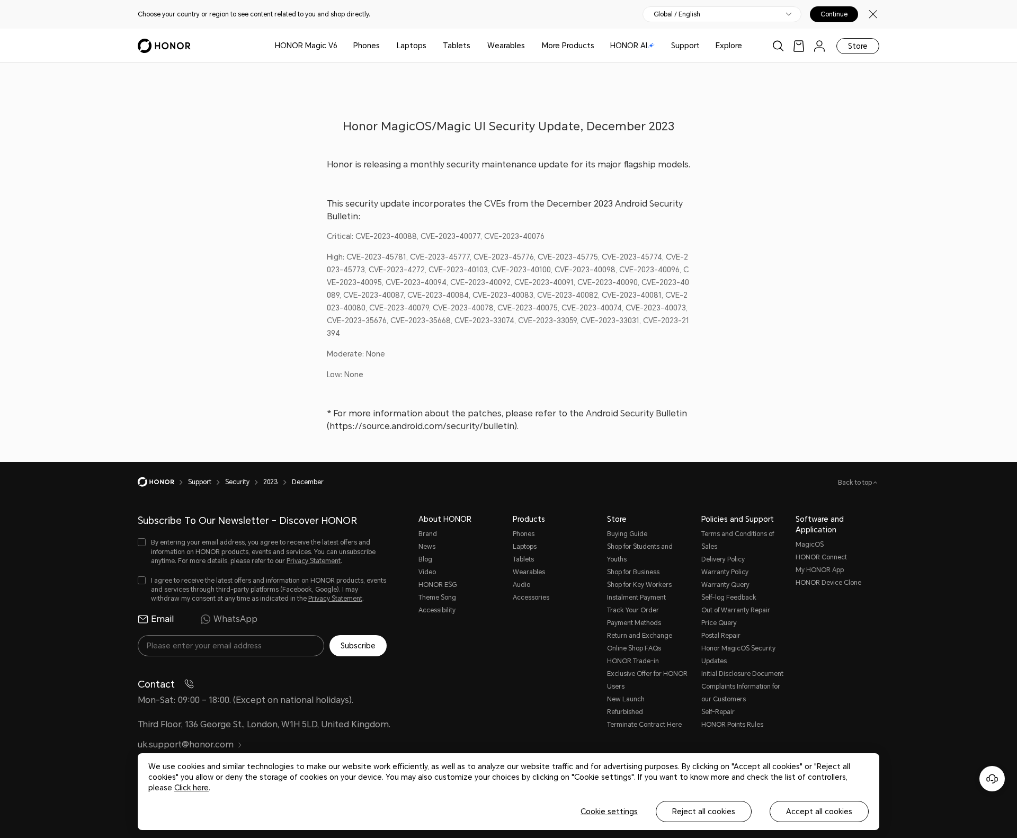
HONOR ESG (437, 585)
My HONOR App (820, 570)
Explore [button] (729, 45)
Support (685, 45)
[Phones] (384, 46)
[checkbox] (262, 551)
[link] (798, 46)
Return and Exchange (639, 635)
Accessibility (437, 610)
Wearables (506, 45)
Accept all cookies (819, 811)
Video (427, 572)
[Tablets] (474, 46)
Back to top (855, 482)
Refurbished (625, 712)
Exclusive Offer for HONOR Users (647, 680)
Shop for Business (633, 572)
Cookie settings (609, 811)
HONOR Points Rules (732, 724)
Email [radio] (162, 619)
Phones (366, 45)
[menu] (819, 46)
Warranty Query (725, 585)
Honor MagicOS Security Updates (738, 655)
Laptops (411, 45)
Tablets (456, 45)
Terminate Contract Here (644, 724)
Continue (834, 14)
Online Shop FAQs (634, 648)
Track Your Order (633, 610)
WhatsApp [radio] (235, 619)
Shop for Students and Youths (640, 553)
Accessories (531, 597)
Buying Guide (627, 534)
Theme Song (437, 597)
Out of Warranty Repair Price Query (735, 617)
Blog (425, 559)
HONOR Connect (821, 557)
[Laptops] (430, 46)
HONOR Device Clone (828, 582)
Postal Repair (721, 635)
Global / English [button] (677, 14)
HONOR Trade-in (633, 661)
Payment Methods (634, 623)
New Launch (626, 699)
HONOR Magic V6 (306, 45)
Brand (427, 534)
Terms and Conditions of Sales (737, 540)
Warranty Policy (724, 572)
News (426, 546)
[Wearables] (529, 46)
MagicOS (810, 544)
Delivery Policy (723, 559)
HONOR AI (628, 45)
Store (858, 46)
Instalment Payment (636, 597)
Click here (191, 787)
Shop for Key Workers (639, 585)
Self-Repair (718, 712)
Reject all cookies (703, 811)
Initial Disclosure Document (742, 673)
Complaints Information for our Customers (740, 693)
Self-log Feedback (728, 597)
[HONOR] (163, 482)
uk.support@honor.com (186, 744)
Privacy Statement (314, 561)
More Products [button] (568, 45)
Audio (521, 585)
